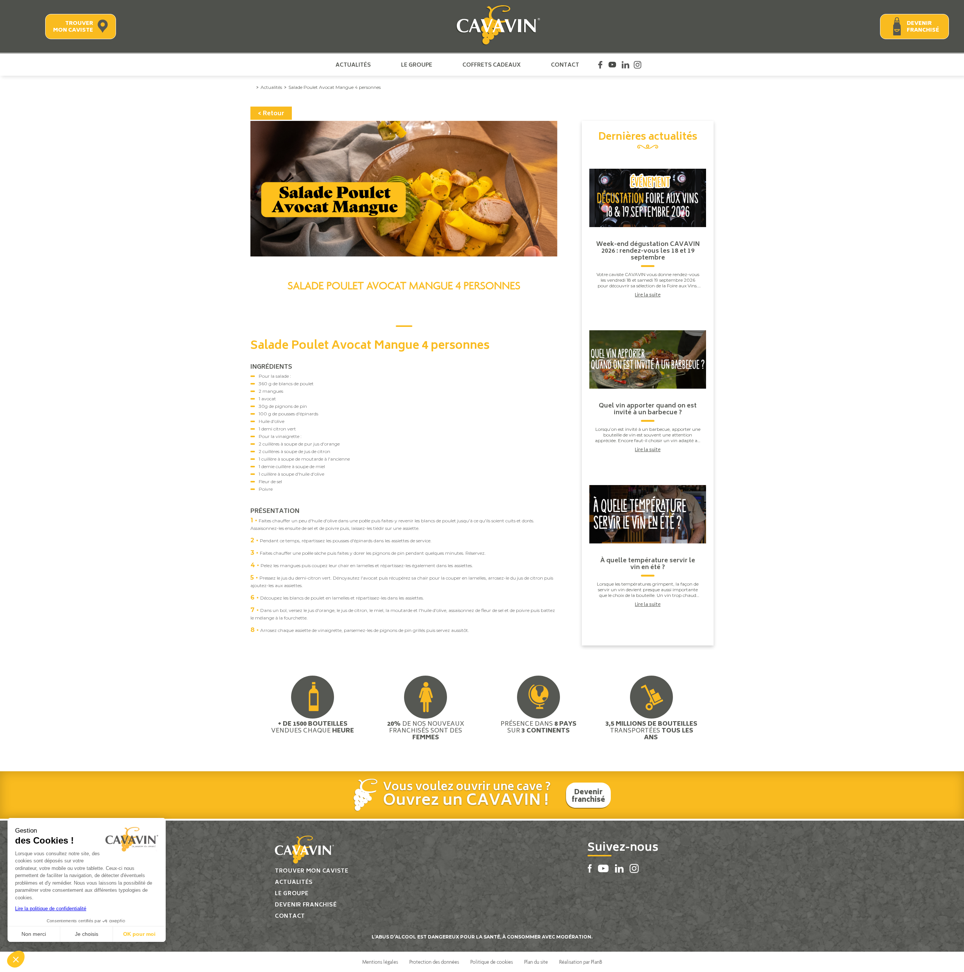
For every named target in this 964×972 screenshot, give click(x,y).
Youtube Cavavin (612, 65)
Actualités (353, 65)
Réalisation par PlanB (580, 961)
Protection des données (434, 961)
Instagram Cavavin (637, 65)
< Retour (271, 113)
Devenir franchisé (923, 27)
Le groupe (416, 65)
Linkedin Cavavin (625, 65)
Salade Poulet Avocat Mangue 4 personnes (334, 87)
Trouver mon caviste (73, 27)
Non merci (33, 934)
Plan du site (536, 961)
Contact (565, 65)
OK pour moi (139, 934)
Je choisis (86, 934)
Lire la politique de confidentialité (50, 908)
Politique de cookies (491, 961)
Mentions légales (380, 961)
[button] (16, 959)
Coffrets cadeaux (491, 65)
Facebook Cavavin (600, 65)
